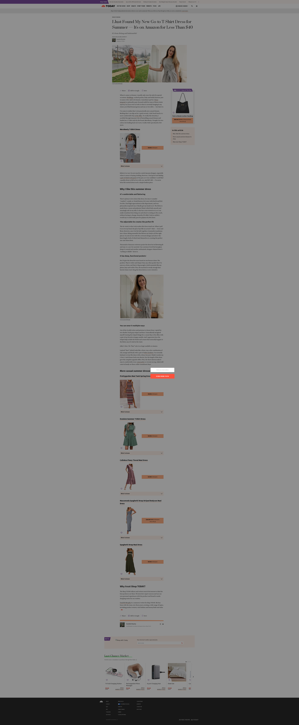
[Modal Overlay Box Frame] (149, 362)
